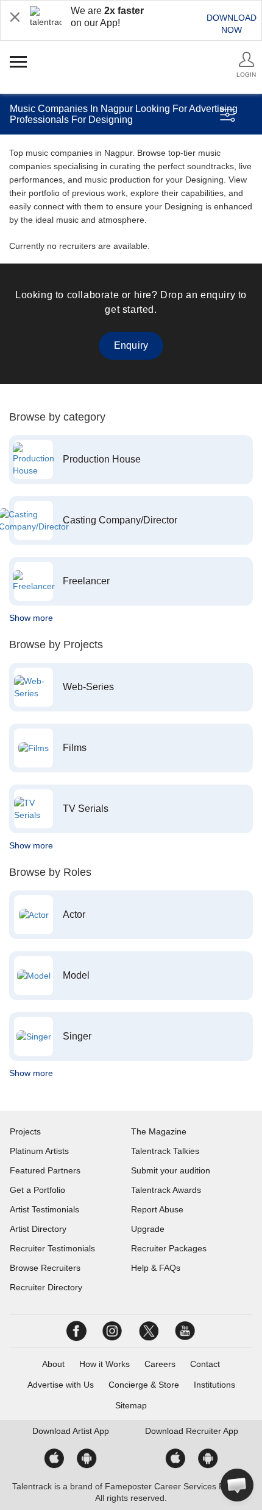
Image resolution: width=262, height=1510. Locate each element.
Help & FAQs (155, 1268)
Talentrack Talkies (165, 1151)
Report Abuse (157, 1209)
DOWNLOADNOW (232, 24)
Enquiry (131, 345)
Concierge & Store (143, 1384)
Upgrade (148, 1229)
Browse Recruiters (45, 1268)
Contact (205, 1364)
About (53, 1364)
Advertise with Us (60, 1384)
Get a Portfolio (37, 1190)
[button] (237, 1485)
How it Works (104, 1364)
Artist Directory (38, 1229)
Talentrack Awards (166, 1190)
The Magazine (158, 1131)
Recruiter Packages (169, 1248)
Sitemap (131, 1405)
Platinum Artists (39, 1151)
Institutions (214, 1384)
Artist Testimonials (44, 1209)
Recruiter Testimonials (52, 1248)
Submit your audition (170, 1170)
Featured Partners (45, 1170)
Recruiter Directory (46, 1287)
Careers (159, 1364)
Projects (25, 1131)
